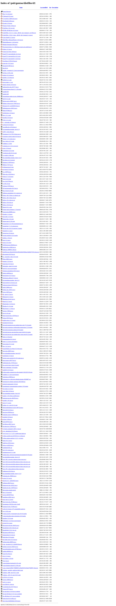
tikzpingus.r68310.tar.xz (9, 532)
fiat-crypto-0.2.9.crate (8, 190)
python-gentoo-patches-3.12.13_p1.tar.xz (13, 438)
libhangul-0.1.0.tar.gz (8, 296)
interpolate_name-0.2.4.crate (10, 266)
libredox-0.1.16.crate (8, 306)
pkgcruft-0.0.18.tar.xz (8, 410)
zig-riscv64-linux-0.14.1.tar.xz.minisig (12, 594)
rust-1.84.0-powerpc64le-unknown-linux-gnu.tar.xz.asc (16, 464)
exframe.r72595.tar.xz (8, 186)
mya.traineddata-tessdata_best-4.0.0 (11, 353)
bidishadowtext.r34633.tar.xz (10, 108)
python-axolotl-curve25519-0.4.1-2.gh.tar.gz (14, 436)
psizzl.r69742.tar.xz (7, 421)
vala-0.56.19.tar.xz (7, 553)
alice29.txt (5, 68)
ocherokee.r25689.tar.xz (9, 377)
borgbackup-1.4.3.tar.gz (9, 113)
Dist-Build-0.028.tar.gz (8, 21)
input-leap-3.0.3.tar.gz (8, 263)
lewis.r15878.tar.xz (7, 292)
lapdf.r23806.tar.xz (7, 287)
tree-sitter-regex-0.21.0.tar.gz (10, 539)
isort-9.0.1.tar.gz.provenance (10, 268)
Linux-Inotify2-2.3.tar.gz (9, 37)
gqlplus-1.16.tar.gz (7, 238)
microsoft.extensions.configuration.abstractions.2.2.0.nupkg (17, 327)
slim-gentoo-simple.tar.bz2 (9, 490)
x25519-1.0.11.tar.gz (8, 577)
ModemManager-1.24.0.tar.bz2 (10, 42)
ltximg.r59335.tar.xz (8, 318)
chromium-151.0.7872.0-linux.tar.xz (12, 134)
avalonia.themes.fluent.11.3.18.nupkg (12, 89)
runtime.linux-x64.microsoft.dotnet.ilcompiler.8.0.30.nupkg (17, 454)
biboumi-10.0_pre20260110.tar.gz (11, 106)
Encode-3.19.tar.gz (7, 23)
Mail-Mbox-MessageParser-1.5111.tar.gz (13, 40)
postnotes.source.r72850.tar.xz (10, 414)
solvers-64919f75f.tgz (8, 495)
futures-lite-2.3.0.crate (8, 219)
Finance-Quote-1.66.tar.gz (9, 25)
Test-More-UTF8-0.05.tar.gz (10, 61)
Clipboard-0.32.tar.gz (8, 16)
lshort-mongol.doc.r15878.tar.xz (11, 315)
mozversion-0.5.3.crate (8, 344)
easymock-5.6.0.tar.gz (8, 169)
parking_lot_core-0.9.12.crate (10, 405)
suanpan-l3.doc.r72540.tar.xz (10, 506)
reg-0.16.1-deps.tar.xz (8, 450)
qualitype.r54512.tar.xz (8, 443)
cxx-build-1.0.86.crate (8, 155)
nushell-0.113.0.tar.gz (8, 370)
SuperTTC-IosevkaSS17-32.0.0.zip (11, 58)
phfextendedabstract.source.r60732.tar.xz (13, 407)
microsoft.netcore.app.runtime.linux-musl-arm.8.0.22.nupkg (17, 334)
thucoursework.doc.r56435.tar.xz (11, 525)
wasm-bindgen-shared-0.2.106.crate (12, 565)
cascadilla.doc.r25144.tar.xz (10, 127)
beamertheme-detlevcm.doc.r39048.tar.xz (13, 96)
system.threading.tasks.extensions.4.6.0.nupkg (14, 516)
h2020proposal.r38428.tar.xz (10, 245)
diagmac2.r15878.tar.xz (8, 162)
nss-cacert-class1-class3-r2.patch (11, 365)
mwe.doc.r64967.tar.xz (8, 351)
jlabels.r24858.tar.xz (8, 273)
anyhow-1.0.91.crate (8, 73)
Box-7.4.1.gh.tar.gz (7, 14)
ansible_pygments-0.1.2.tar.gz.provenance (13, 70)
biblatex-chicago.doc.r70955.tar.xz (11, 103)
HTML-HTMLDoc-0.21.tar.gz (10, 30)
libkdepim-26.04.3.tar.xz (9, 299)
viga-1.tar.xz (6, 561)
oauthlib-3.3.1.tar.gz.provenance (11, 374)
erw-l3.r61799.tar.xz (8, 181)
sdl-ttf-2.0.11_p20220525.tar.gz (10, 480)
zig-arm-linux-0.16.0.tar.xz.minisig (11, 591)
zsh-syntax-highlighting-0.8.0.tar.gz (11, 601)
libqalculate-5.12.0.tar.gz (9, 304)
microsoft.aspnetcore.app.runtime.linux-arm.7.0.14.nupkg (17, 325)
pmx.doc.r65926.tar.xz (8, 412)
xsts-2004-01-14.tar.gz (8, 584)
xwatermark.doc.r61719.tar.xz (10, 586)
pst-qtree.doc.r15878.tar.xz (9, 426)
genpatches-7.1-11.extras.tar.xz (10, 226)
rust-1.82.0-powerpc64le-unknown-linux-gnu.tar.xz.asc (16, 462)
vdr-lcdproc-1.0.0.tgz (8, 558)
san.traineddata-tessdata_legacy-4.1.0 (12, 473)
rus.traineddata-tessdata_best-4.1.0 (11, 457)
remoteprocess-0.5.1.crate (9, 452)
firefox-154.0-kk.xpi (8, 202)
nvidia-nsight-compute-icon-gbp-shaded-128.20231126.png (17, 372)
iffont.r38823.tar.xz (7, 259)
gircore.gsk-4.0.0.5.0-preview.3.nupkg (12, 228)
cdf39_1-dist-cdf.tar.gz (8, 131)
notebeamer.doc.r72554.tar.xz (10, 363)
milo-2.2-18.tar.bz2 (7, 337)
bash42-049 (6, 94)
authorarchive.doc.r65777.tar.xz (11, 87)
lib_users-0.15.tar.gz (8, 294)
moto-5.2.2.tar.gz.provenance (10, 341)
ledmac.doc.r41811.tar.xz (9, 289)
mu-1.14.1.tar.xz (7, 346)
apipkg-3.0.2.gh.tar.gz (8, 75)
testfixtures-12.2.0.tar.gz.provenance (12, 520)
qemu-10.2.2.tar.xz (7, 440)
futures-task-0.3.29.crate (9, 221)
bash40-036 (6, 91)
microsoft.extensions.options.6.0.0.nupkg (13, 330)
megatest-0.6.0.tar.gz (8, 322)
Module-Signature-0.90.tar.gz (10, 44)
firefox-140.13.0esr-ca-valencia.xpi (11, 195)
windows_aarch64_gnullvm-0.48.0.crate (13, 570)
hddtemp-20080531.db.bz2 (9, 249)
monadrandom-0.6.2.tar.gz (9, 339)
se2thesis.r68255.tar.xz (8, 483)
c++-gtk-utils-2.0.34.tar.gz (9, 122)
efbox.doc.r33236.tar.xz (9, 174)
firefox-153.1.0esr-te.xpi (9, 200)
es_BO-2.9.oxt (6, 183)
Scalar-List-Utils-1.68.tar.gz (9, 51)
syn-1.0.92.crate (7, 511)
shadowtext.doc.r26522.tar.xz (10, 485)
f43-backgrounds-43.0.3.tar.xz (10, 188)
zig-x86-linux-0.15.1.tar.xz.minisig (11, 596)
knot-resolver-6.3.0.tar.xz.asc (10, 282)
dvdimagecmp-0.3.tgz (8, 167)
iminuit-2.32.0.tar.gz (8, 261)
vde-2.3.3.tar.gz (6, 556)
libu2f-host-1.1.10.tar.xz (9, 308)
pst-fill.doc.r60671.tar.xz (9, 424)
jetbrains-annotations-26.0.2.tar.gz (11, 271)
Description (55, 7)
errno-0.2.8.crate (7, 179)
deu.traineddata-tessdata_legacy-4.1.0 (12, 157)
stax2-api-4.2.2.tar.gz (8, 499)
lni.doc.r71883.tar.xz (8, 311)
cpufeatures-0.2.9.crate (8, 150)
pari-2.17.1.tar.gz (7, 403)
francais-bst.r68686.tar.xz (9, 212)
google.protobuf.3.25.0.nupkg (10, 235)
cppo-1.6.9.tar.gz (7, 148)
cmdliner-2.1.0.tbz (7, 143)
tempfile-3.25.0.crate (8, 518)
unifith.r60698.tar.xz (8, 551)
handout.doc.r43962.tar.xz (9, 247)
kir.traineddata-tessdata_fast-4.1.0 (11, 280)
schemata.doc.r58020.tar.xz (9, 476)
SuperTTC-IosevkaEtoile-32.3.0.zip (12, 54)
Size (50, 7)
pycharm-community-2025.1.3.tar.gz (12, 429)
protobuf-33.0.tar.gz (8, 417)
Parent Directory (7, 11)
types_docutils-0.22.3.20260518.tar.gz (12, 544)
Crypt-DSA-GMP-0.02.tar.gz (10, 18)
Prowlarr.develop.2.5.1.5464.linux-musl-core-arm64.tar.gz (17, 47)
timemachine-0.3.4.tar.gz (9, 535)
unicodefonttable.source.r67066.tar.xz (12, 549)
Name (20, 7)
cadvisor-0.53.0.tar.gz (8, 124)
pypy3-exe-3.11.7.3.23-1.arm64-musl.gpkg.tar (14, 433)
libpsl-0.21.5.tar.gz (7, 301)
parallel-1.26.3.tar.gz (8, 400)
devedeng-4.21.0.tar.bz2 (9, 160)
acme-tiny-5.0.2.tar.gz (8, 63)
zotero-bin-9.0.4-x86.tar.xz (9, 598)
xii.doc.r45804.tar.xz (8, 579)
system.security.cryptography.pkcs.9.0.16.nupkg (15, 513)
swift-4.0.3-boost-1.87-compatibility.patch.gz (14, 509)
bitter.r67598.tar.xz (7, 110)
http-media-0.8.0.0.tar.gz (9, 254)
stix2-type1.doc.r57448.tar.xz (10, 502)
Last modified (44, 7)
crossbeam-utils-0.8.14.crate (10, 153)
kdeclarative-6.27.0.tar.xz (9, 275)
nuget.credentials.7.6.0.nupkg (10, 367)
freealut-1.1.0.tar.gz (7, 214)
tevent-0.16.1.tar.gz (7, 523)
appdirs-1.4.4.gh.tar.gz (8, 77)
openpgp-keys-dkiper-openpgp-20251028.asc (14, 381)
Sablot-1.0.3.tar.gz (7, 49)
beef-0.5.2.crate (6, 98)
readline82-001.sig (7, 447)
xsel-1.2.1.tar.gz (7, 582)
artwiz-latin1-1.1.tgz (8, 82)
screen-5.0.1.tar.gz (7, 478)
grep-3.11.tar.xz (6, 240)
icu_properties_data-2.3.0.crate (10, 256)
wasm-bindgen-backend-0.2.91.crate (12, 563)
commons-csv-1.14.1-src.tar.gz (10, 146)
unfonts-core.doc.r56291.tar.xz (10, 546)
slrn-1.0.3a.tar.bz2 (7, 492)
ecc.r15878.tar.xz (7, 172)
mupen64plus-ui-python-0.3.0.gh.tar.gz (12, 348)
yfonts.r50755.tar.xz (8, 589)
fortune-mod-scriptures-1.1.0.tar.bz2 (12, 209)
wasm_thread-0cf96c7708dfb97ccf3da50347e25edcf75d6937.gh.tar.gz (20, 568)
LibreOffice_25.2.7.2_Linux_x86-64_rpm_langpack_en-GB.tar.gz (19, 32)
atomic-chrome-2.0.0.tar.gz (9, 84)
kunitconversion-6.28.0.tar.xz (10, 285)
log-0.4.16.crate (7, 313)
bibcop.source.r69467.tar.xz (10, 101)
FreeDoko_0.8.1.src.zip (9, 28)
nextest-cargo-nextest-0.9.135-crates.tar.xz (13, 358)
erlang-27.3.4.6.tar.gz (8, 176)
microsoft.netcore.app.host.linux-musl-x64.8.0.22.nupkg (17, 332)
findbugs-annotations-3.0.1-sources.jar (12, 193)
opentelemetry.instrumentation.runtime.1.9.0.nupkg (15, 386)
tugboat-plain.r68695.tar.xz (9, 542)
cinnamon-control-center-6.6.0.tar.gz (12, 136)
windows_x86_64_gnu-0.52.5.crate (12, 575)
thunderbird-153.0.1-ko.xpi (9, 530)
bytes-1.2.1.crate (7, 120)
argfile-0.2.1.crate (7, 80)
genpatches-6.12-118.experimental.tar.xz (13, 223)
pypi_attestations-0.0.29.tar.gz (10, 431)
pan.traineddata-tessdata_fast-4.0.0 (11, 393)
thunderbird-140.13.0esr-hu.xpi (10, 528)
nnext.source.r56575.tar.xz (9, 360)
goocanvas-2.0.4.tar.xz (8, 233)
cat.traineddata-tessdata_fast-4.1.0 (11, 129)
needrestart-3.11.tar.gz (8, 355)
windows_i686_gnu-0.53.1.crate (11, 572)
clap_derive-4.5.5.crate (8, 141)
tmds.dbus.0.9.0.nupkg (8, 537)
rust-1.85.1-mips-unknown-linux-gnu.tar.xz (13, 469)
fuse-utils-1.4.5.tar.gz (8, 216)
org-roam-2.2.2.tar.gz (8, 388)
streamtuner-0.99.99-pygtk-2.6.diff (11, 504)
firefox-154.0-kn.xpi (8, 205)
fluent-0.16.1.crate (7, 207)
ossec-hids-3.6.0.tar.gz (8, 391)
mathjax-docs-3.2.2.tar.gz (9, 320)
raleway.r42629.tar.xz (8, 445)
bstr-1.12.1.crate (7, 115)
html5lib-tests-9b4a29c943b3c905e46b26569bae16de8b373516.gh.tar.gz (21, 252)
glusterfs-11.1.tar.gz (7, 230)
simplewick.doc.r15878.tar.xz (10, 487)
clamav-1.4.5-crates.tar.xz (9, 139)
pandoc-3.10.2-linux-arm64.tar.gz (11, 396)
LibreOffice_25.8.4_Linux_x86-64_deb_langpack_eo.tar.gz (18, 35)
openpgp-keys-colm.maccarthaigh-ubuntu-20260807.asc (17, 379)
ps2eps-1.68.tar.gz (7, 419)
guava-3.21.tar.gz (7, 242)
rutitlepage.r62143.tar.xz (9, 471)
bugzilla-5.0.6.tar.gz (8, 117)
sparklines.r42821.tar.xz (9, 497)
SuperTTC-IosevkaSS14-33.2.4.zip (11, 56)
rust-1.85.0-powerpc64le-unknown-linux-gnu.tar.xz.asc (16, 466)
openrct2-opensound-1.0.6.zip (10, 384)
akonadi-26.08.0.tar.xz (8, 65)
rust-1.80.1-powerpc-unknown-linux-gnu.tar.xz (14, 459)
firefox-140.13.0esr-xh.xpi (9, 197)
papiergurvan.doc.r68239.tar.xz (10, 398)
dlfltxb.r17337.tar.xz (8, 164)
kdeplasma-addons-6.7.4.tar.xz (10, 278)
